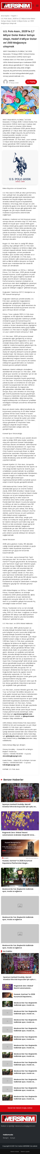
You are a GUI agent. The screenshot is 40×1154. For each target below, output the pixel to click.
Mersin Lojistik (25, 1151)
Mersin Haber (15, 1151)
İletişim (6, 1138)
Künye (12, 1138)
